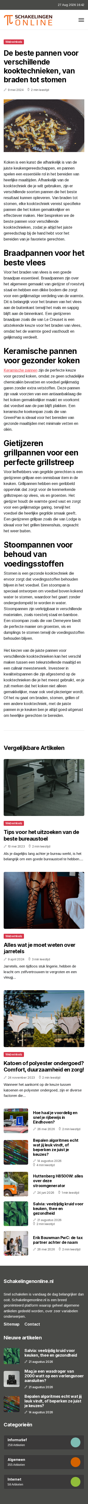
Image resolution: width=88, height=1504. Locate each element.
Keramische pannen (20, 370)
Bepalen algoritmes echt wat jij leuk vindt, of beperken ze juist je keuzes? (55, 1147)
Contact (32, 1324)
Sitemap (12, 1324)
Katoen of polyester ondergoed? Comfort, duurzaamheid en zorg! (44, 1066)
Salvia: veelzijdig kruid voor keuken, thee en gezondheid (58, 1208)
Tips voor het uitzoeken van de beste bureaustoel (41, 835)
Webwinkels (13, 42)
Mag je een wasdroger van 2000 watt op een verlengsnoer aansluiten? (54, 1376)
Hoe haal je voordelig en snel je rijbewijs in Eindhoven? (55, 1117)
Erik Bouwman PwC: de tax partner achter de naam (58, 1240)
